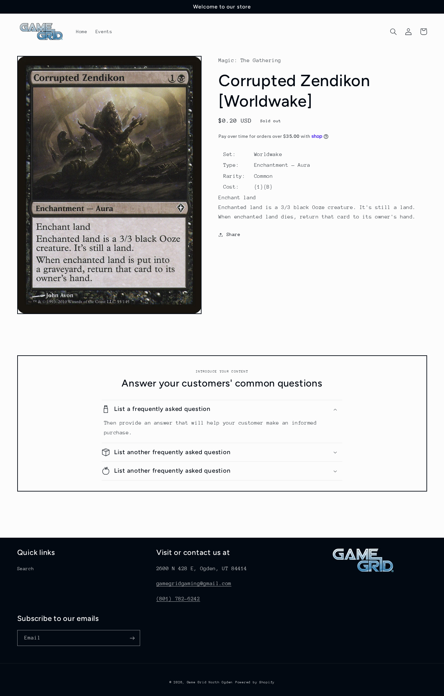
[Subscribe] (131, 638)
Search (25, 568)
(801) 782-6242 (178, 599)
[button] (393, 31)
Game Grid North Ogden (210, 682)
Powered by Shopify (255, 682)
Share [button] (233, 234)
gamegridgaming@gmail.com (193, 583)
